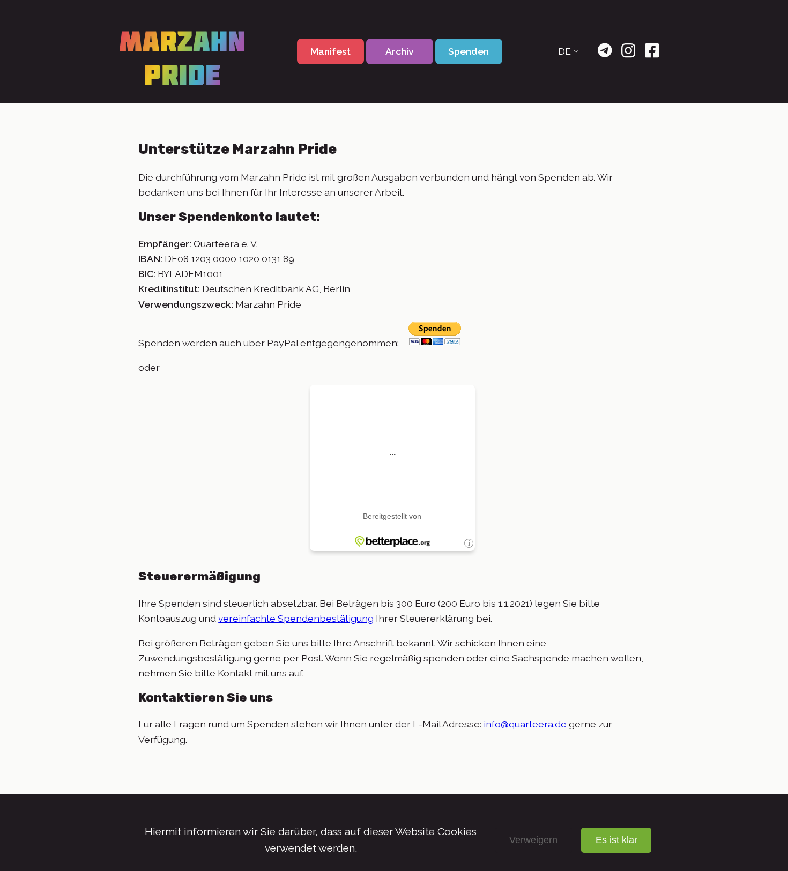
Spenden (468, 51)
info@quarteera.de (525, 723)
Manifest (330, 51)
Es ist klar (616, 840)
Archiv (399, 51)
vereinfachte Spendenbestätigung (296, 618)
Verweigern (533, 840)
